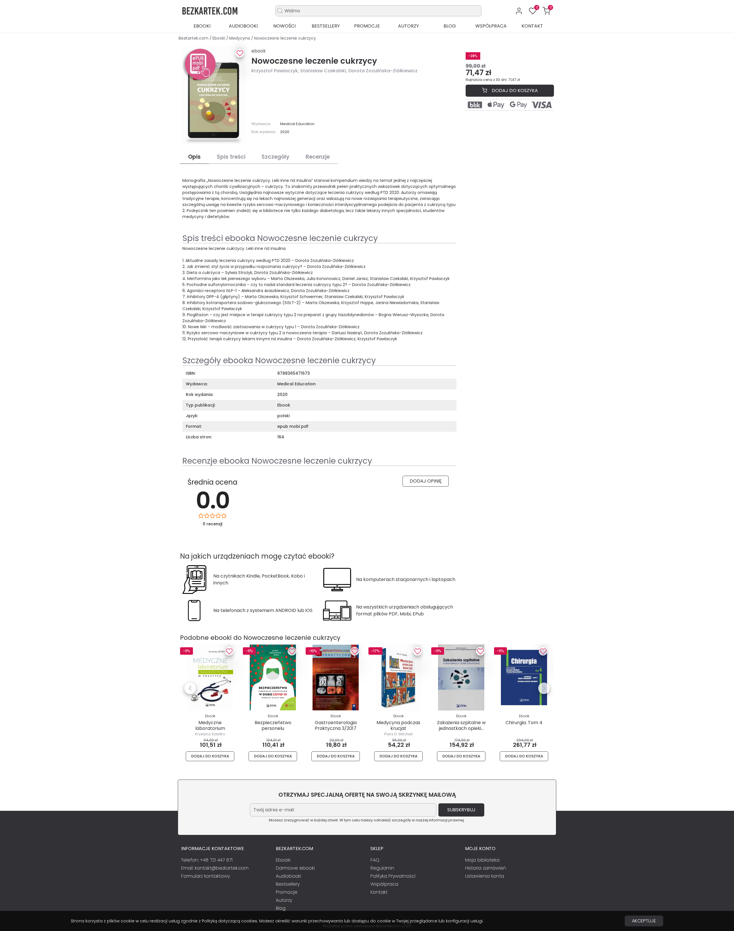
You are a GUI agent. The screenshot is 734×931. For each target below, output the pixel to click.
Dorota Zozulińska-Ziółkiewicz (382, 70)
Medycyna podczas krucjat (398, 725)
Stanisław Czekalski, (324, 70)
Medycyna (240, 38)
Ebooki (202, 26)
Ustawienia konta (484, 876)
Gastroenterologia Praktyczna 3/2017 (336, 725)
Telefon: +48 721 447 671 (207, 860)
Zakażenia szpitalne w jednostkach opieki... (461, 725)
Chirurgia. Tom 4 (523, 722)
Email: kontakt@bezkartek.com (215, 868)
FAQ (374, 860)
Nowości (284, 26)
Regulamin (382, 868)
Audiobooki (243, 26)
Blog (450, 26)
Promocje (367, 26)
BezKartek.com (194, 38)
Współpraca (491, 26)
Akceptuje (644, 921)
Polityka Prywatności (392, 876)
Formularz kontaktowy (205, 876)
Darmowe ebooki (295, 868)
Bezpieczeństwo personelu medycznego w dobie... (272, 728)
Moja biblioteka (482, 860)
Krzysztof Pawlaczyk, (275, 70)
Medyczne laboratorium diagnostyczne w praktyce (210, 731)
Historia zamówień (485, 868)
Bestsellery (326, 26)
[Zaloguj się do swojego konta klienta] (519, 11)
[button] (546, 11)
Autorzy (408, 26)
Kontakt (532, 26)
